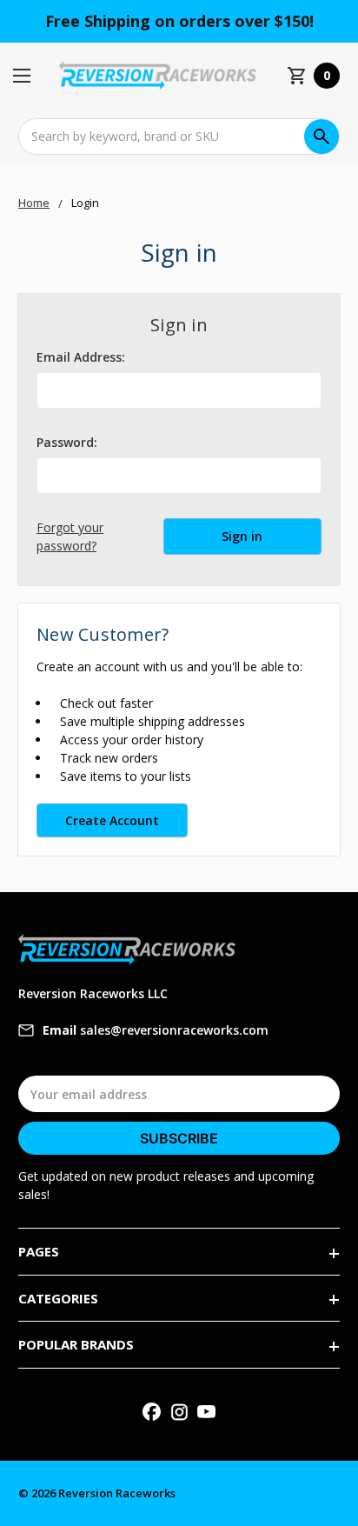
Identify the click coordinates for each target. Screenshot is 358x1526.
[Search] (321, 136)
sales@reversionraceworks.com (155, 1030)
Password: (66, 442)
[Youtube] (206, 1412)
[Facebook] (152, 1412)
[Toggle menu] (26, 75)
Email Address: (80, 357)
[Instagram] (179, 1412)
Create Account (112, 820)
